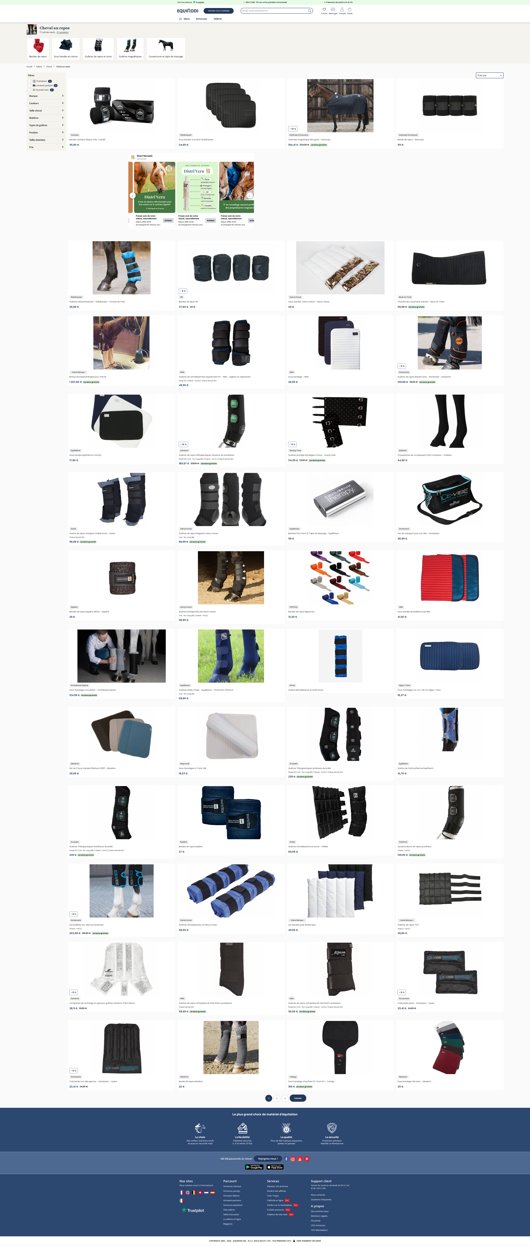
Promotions (41, 81)
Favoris (324, 13)
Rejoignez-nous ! (268, 1158)
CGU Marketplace (319, 1230)
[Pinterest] (307, 1159)
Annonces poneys (231, 1191)
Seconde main (41, 90)
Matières (34, 117)
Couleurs (34, 103)
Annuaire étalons (231, 1195)
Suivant (298, 1098)
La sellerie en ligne (232, 1219)
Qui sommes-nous (319, 1211)
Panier (350, 13)
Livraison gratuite (44, 85)
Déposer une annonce (277, 1186)
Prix (31, 147)
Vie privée (315, 1220)
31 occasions (62, 32)
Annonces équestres (233, 1205)
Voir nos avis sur (184, 2)
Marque (33, 95)
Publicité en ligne (275, 1200)
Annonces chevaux (232, 1186)
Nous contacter (318, 1194)
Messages (333, 13)
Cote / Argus (273, 1195)
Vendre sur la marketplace (279, 1205)
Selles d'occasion (231, 1214)
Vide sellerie (229, 1209)
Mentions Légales (319, 1216)
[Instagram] (293, 1159)
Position (33, 132)
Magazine (227, 1223)
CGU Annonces (318, 1225)
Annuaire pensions (232, 1200)
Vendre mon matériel (218, 10)
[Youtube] (300, 1159)
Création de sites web (277, 1214)
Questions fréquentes (321, 1199)
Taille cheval (35, 110)
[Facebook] (286, 1159)
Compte (342, 13)
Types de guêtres (38, 125)
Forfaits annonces (275, 1209)
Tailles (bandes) (37, 139)
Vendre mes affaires (276, 1191)
